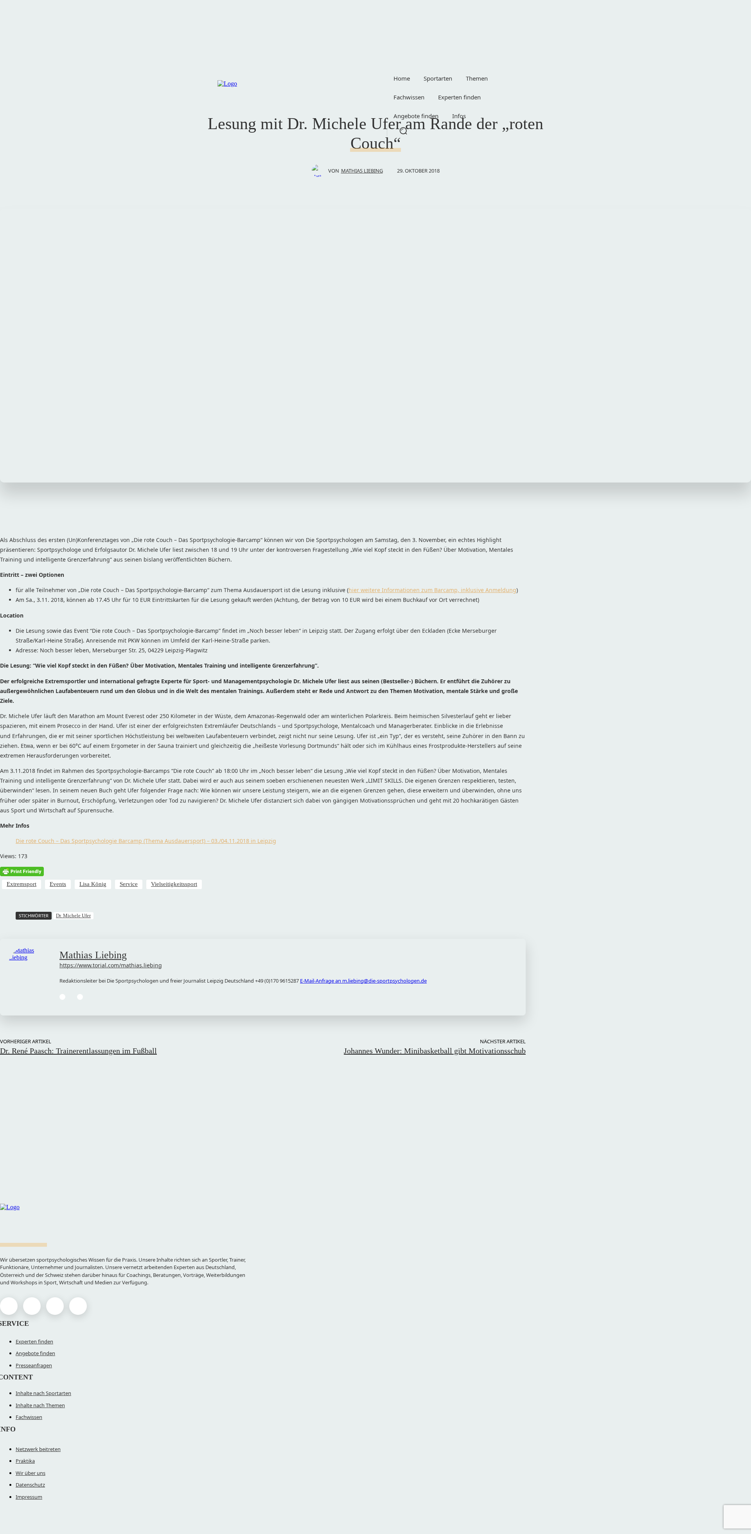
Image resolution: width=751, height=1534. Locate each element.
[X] (55, 1306)
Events (58, 884)
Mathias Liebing (362, 170)
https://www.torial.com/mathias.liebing (110, 965)
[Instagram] (32, 1306)
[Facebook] (9, 1306)
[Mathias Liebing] (320, 170)
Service (129, 884)
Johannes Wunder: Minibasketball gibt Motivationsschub (435, 1050)
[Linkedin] (62, 997)
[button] (403, 130)
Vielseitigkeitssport (174, 884)
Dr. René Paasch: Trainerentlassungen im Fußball (78, 1050)
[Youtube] (78, 1306)
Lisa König (92, 884)
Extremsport (21, 884)
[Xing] (80, 997)
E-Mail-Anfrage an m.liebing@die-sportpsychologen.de (363, 980)
